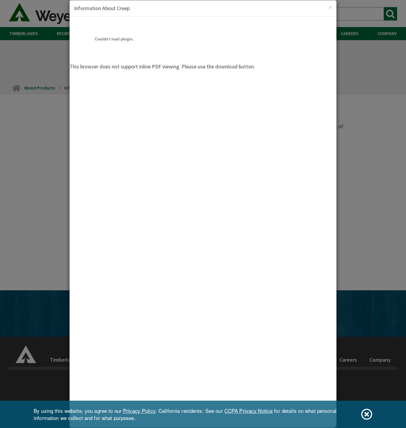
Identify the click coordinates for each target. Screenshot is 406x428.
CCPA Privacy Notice (248, 410)
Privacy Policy (139, 410)
